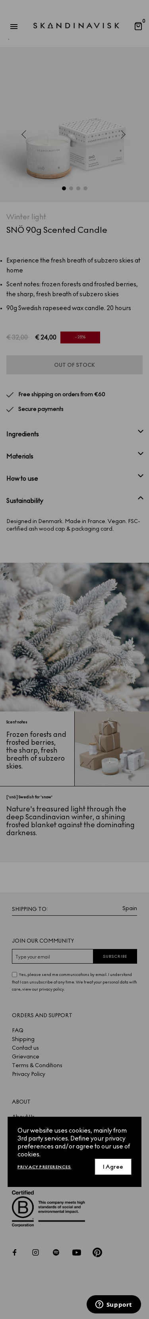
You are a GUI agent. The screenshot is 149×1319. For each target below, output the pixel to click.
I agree (113, 1167)
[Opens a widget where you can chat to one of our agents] (113, 1305)
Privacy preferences (44, 1166)
